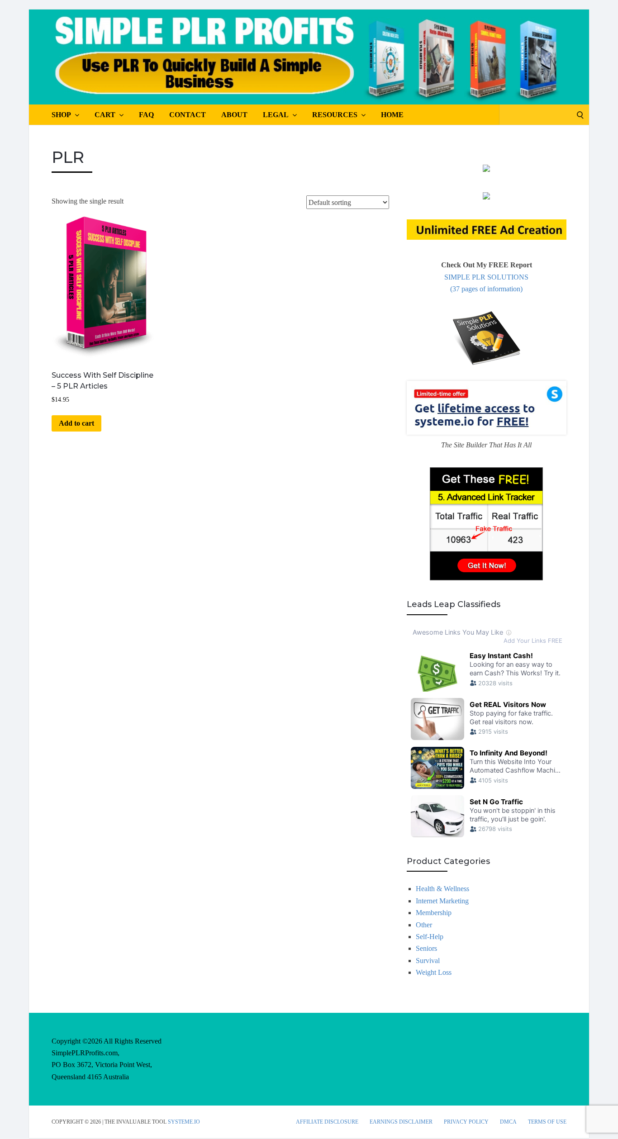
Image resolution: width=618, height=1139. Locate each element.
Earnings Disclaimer (401, 1122)
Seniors (426, 948)
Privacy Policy (466, 1122)
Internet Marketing (442, 901)
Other (424, 925)
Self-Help (429, 936)
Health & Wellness (442, 888)
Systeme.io (184, 1122)
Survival (428, 960)
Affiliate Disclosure (327, 1122)
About (234, 115)
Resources (334, 115)
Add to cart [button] (76, 423)
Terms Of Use (547, 1122)
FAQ (146, 115)
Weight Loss (434, 972)
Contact (187, 115)
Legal (276, 115)
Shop (61, 115)
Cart (105, 115)
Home (392, 115)
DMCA (508, 1122)
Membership (434, 912)
